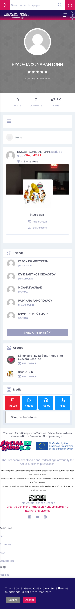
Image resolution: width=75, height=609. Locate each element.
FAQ (2, 552)
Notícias (4, 574)
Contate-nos (7, 561)
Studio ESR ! (33, 155)
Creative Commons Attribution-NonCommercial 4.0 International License (38, 508)
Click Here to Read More (36, 592)
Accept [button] (29, 600)
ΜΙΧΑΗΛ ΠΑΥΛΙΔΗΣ (30, 287)
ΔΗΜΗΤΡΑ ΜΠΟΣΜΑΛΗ (33, 313)
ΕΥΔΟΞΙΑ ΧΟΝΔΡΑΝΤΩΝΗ (33, 152)
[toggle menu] (9, 122)
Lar (1, 536)
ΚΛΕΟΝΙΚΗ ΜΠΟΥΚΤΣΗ (33, 261)
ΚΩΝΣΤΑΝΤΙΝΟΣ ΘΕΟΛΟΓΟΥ (37, 274)
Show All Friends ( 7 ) (38, 333)
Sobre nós (5, 544)
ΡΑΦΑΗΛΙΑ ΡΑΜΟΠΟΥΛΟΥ (35, 300)
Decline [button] (13, 600)
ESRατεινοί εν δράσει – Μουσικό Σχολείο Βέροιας (40, 357)
